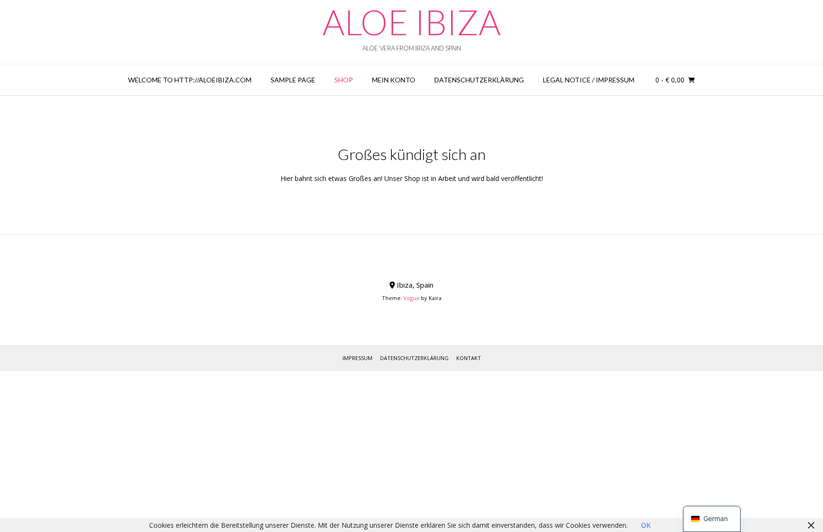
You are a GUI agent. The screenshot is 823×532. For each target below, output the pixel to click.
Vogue (411, 297)
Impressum (357, 357)
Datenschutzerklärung (479, 80)
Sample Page (293, 80)
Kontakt (468, 357)
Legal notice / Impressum (588, 80)
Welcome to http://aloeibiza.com (189, 80)
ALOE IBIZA (411, 22)
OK (646, 525)
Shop (343, 80)
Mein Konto (393, 80)
